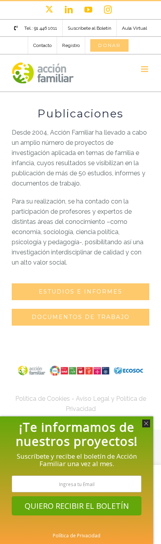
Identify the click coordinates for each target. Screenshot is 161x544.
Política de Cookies (42, 398)
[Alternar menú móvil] (145, 69)
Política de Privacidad (76, 535)
